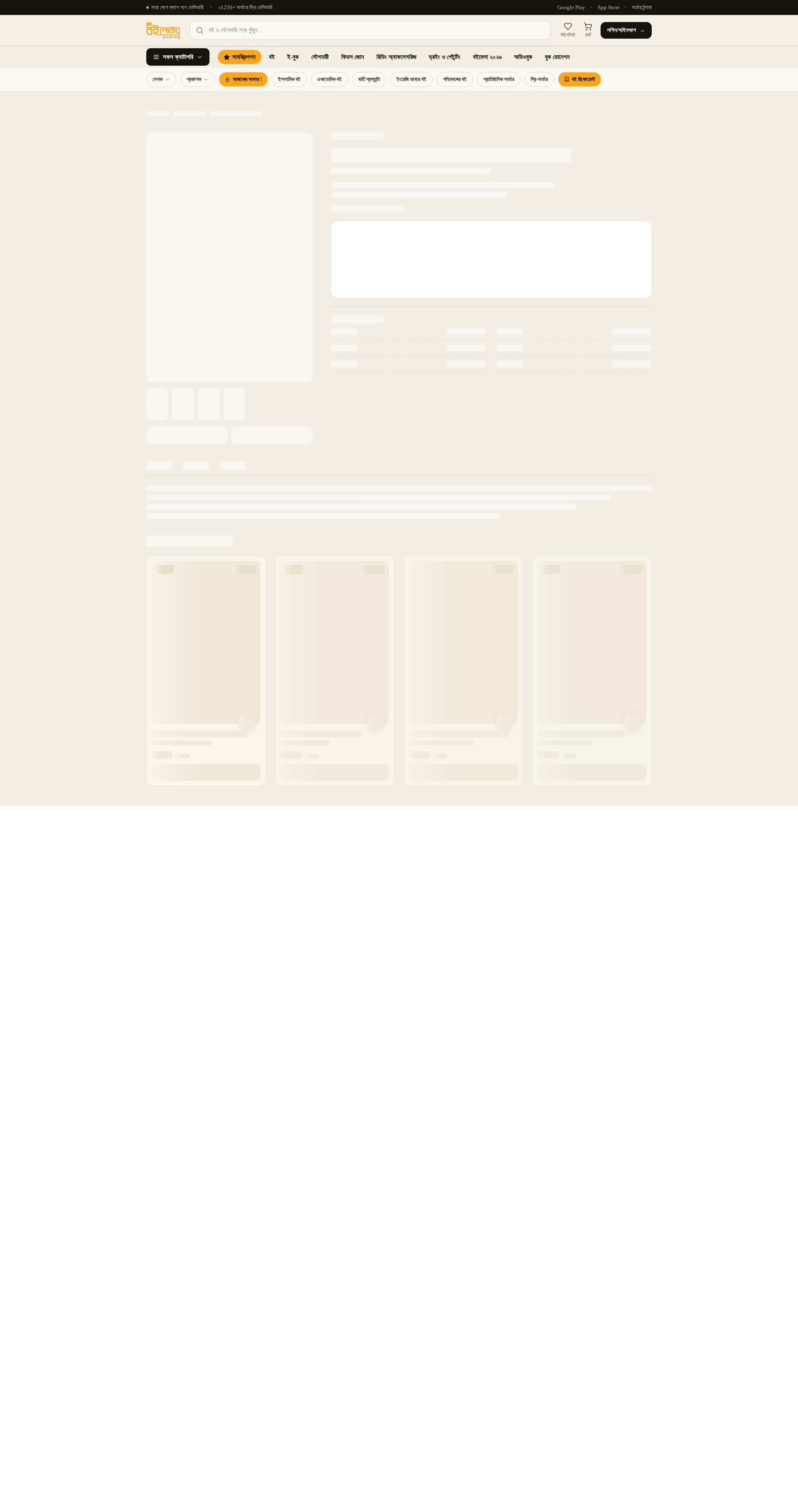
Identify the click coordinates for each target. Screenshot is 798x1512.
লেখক (158, 79)
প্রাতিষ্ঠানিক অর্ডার (498, 79)
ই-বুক (293, 57)
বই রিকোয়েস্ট (583, 79)
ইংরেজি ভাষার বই (411, 79)
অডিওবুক (523, 57)
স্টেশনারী (320, 57)
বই (272, 57)
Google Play (571, 7)
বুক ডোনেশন (557, 57)
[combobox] (370, 30)
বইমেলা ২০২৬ (487, 57)
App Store (608, 7)
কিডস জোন (352, 57)
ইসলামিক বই (289, 79)
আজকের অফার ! (247, 79)
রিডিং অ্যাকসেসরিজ (396, 57)
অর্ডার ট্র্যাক (642, 7)
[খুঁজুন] (200, 31)
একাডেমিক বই (329, 79)
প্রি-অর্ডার (539, 79)
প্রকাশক (194, 79)
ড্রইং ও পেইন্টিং (445, 57)
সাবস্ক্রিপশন (244, 57)
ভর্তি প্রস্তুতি (369, 79)
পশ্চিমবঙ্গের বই (455, 79)
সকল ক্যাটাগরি (178, 57)
